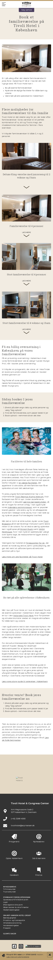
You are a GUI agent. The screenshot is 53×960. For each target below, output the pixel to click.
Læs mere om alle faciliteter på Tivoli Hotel (22, 557)
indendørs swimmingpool (20, 507)
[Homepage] (26, 4)
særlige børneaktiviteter (34, 502)
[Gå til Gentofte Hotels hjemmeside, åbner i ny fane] (44, 779)
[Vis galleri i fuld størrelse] (47, 430)
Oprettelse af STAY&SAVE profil (15, 899)
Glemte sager (9, 933)
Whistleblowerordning (12, 923)
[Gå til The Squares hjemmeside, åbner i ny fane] (8, 779)
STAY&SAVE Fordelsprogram (16, 897)
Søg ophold (26, 10)
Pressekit (7, 928)
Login (5, 902)
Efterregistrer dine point (13, 905)
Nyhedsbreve (9, 887)
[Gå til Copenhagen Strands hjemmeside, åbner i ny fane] (32, 771)
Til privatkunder (9, 892)
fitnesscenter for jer (35, 543)
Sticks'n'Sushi (26, 529)
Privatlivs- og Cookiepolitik (14, 920)
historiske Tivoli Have (23, 616)
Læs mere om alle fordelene (17, 957)
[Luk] (49, 954)
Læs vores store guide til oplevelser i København (25, 681)
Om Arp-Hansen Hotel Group (17, 915)
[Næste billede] (47, 441)
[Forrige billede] (5, 441)
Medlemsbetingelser (11, 910)
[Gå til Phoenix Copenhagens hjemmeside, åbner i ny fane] (8, 771)
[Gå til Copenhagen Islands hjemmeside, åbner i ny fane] (32, 779)
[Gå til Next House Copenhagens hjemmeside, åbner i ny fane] (38, 786)
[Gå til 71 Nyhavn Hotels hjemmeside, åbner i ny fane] (20, 771)
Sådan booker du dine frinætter (16, 907)
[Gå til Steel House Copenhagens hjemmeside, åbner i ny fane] (26, 786)
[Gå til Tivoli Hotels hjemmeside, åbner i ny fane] (20, 779)
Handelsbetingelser (11, 925)
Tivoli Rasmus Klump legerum (29, 497)
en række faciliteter (28, 483)
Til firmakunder (9, 889)
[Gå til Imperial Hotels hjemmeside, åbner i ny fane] (44, 771)
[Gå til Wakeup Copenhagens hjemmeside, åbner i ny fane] (14, 786)
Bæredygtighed (9, 918)
